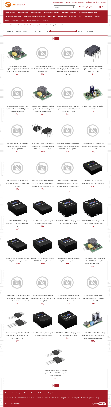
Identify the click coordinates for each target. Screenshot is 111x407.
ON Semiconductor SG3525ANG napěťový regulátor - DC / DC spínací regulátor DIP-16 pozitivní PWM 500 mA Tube (68, 70)
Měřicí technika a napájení (69, 12)
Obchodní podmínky (92, 2)
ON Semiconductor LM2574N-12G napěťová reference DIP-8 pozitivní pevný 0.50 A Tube (93, 68)
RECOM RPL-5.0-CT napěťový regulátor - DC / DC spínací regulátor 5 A (17, 259)
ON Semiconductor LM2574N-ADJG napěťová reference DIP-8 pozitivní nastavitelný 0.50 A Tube (17, 146)
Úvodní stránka (9, 25)
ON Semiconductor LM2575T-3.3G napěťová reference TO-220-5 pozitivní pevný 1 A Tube (93, 146)
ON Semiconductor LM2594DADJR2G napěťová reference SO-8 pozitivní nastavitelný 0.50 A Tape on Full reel (43, 183)
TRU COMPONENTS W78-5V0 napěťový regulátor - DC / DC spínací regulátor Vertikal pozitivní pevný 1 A (42, 108)
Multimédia (14, 20)
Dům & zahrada (88, 16)
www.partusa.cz (38, 398)
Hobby (7, 20)
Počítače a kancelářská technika (88, 12)
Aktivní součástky (36, 12)
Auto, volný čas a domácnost (13, 16)
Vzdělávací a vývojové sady (51, 12)
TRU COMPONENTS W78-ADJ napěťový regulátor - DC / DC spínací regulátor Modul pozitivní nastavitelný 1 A (93, 335)
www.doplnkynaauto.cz (24, 398)
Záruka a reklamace (78, 2)
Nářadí (22, 20)
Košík (104, 7)
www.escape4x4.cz (50, 398)
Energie (97, 16)
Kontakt (103, 2)
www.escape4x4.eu (89, 398)
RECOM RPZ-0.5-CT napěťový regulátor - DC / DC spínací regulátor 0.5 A (93, 222)
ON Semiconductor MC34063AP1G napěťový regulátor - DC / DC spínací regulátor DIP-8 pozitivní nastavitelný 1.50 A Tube (68, 185)
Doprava (67, 2)
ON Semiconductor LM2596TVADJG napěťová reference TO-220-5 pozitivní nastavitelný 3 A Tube (17, 108)
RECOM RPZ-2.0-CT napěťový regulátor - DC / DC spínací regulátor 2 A (43, 334)
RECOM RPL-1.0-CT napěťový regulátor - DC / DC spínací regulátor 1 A (68, 334)
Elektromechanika (23, 12)
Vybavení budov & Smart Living (67, 16)
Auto (79, 16)
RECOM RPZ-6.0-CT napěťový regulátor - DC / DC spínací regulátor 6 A (43, 222)
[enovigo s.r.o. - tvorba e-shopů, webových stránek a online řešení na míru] (102, 403)
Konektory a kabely (10, 12)
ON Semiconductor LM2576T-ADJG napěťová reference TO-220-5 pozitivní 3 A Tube (17, 183)
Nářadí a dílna (51, 16)
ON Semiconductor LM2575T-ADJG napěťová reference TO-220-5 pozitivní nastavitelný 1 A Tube (43, 298)
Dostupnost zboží (57, 2)
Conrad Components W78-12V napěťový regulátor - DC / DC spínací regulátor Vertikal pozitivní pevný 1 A (18, 68)
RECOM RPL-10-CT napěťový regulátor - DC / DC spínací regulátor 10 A (68, 259)
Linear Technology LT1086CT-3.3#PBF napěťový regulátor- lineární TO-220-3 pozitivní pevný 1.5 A (17, 335)
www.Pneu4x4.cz (10, 398)
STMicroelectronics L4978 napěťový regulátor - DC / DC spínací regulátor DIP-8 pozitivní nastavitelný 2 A (43, 146)
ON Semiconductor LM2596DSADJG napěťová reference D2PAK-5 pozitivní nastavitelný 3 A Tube (68, 298)
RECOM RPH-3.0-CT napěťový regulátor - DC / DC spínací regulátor (93, 182)
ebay (97, 398)
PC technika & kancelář (33, 20)
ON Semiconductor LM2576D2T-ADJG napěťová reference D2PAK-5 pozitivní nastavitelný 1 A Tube (68, 108)
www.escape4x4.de (63, 398)
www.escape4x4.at (76, 398)
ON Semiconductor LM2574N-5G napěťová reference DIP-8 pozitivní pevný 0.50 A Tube (93, 298)
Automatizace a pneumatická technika (34, 16)
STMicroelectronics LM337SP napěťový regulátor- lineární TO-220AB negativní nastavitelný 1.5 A (55, 372)
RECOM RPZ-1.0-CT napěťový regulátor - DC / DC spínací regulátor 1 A (68, 222)
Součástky (46, 20)
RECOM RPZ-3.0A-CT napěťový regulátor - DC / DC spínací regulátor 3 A (17, 223)
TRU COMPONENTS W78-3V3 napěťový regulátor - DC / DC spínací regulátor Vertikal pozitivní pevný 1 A (93, 260)
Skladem (91, 31)
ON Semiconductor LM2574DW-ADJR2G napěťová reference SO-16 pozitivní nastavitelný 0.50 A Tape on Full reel (17, 298)
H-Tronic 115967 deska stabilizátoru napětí (93, 107)
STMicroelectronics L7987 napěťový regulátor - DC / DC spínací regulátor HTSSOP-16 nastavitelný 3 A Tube (68, 146)
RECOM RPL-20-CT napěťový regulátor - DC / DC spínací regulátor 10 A (42, 259)
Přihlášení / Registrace (87, 7)
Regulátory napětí (41, 25)
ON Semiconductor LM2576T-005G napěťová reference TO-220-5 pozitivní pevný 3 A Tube (43, 68)
